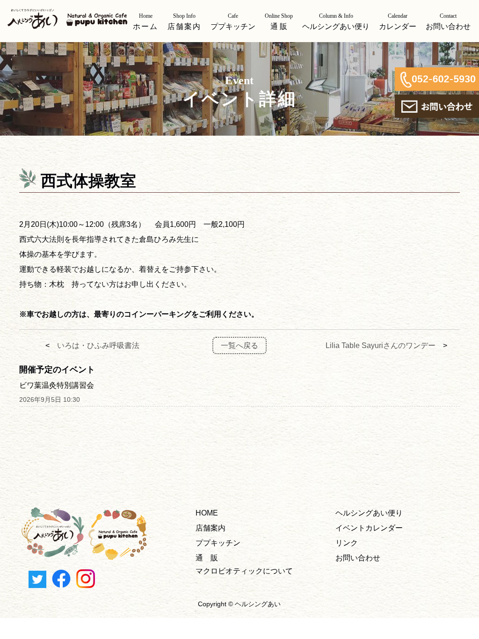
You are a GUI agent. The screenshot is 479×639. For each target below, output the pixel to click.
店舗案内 (210, 528)
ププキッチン (218, 543)
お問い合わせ (357, 558)
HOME (207, 513)
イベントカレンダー (369, 528)
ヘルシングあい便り (369, 513)
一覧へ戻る (239, 345)
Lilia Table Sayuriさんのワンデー (380, 345)
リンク (346, 543)
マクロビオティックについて (244, 571)
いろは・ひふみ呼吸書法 (98, 345)
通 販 (207, 558)
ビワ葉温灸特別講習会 (56, 385)
